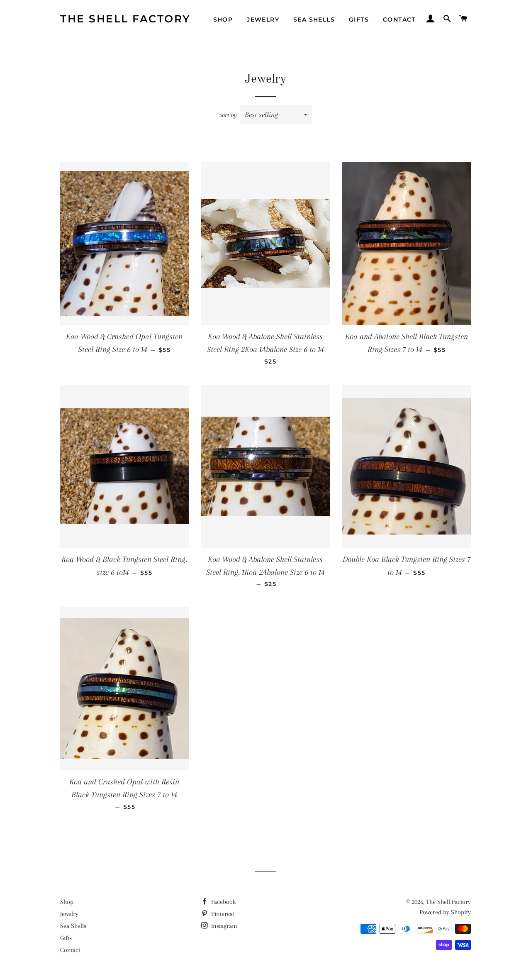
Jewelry (263, 19)
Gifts (359, 19)
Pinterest (221, 914)
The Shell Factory (125, 18)
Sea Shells (314, 19)
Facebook (222, 902)
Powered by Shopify (445, 912)
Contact (399, 19)
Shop (223, 19)
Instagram (223, 926)
